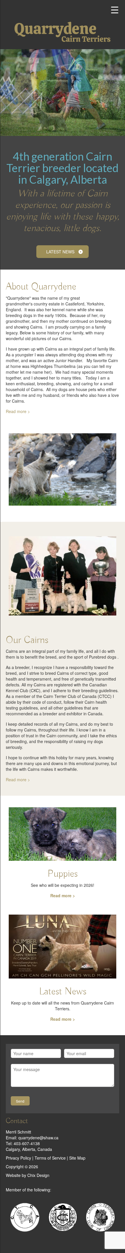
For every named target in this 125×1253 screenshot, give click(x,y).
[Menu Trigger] (114, 9)
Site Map (77, 1158)
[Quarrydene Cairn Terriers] (62, 31)
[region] (62, 92)
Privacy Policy (18, 1158)
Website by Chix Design (27, 1175)
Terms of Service (50, 1158)
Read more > (18, 411)
